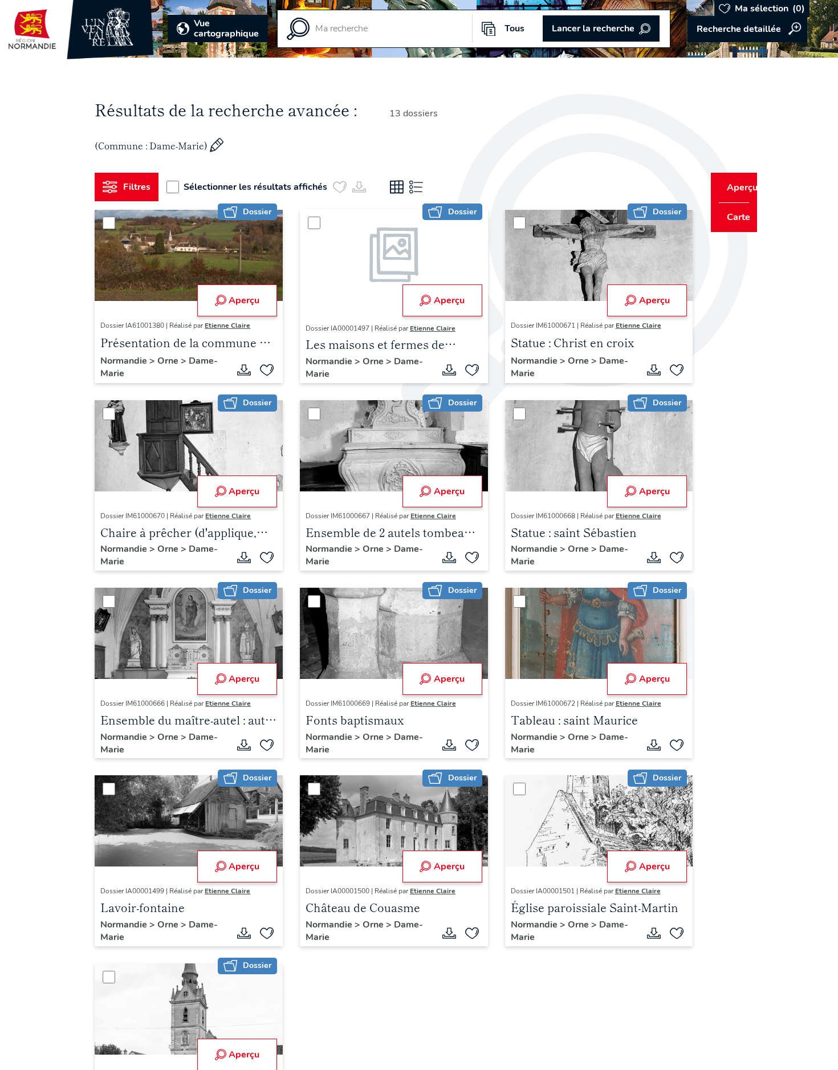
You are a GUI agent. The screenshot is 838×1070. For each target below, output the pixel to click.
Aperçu (240, 300)
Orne (173, 361)
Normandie (129, 361)
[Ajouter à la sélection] (263, 370)
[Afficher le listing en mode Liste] (421, 187)
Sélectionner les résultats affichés (260, 187)
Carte (731, 217)
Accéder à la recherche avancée (747, 29)
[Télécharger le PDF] (240, 370)
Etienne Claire (232, 325)
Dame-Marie (131, 373)
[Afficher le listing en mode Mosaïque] (401, 187)
